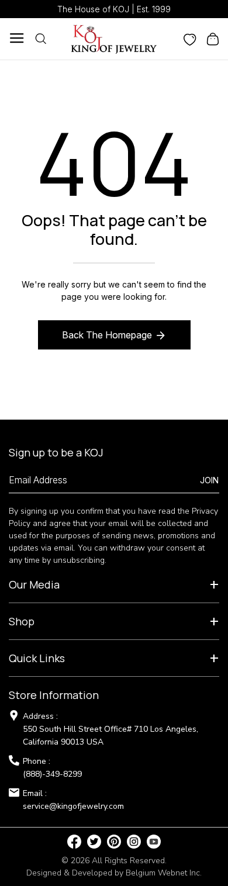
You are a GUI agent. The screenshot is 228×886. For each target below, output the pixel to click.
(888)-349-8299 (52, 774)
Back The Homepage (107, 335)
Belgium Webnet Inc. (164, 872)
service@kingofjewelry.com (73, 806)
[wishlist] (190, 39)
